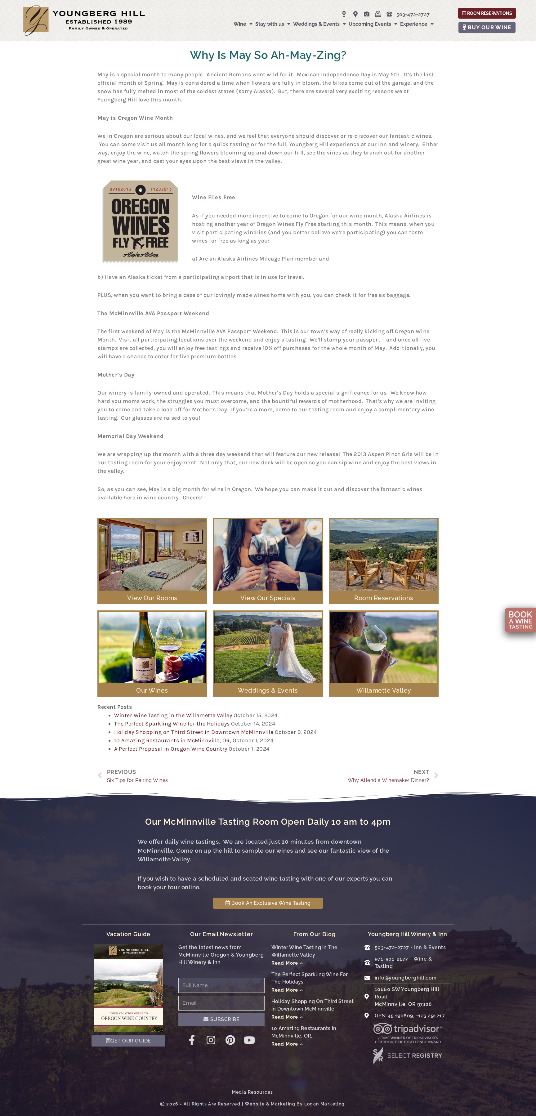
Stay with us (269, 24)
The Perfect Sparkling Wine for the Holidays (172, 723)
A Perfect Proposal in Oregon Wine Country (170, 748)
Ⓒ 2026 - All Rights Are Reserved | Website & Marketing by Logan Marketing (252, 1103)
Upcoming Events (370, 24)
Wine (240, 24)
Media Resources (252, 1092)
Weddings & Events (316, 24)
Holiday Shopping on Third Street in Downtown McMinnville (193, 732)
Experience (413, 24)
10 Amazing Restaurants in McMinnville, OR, (172, 740)
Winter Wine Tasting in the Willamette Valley (173, 715)
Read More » (287, 963)
